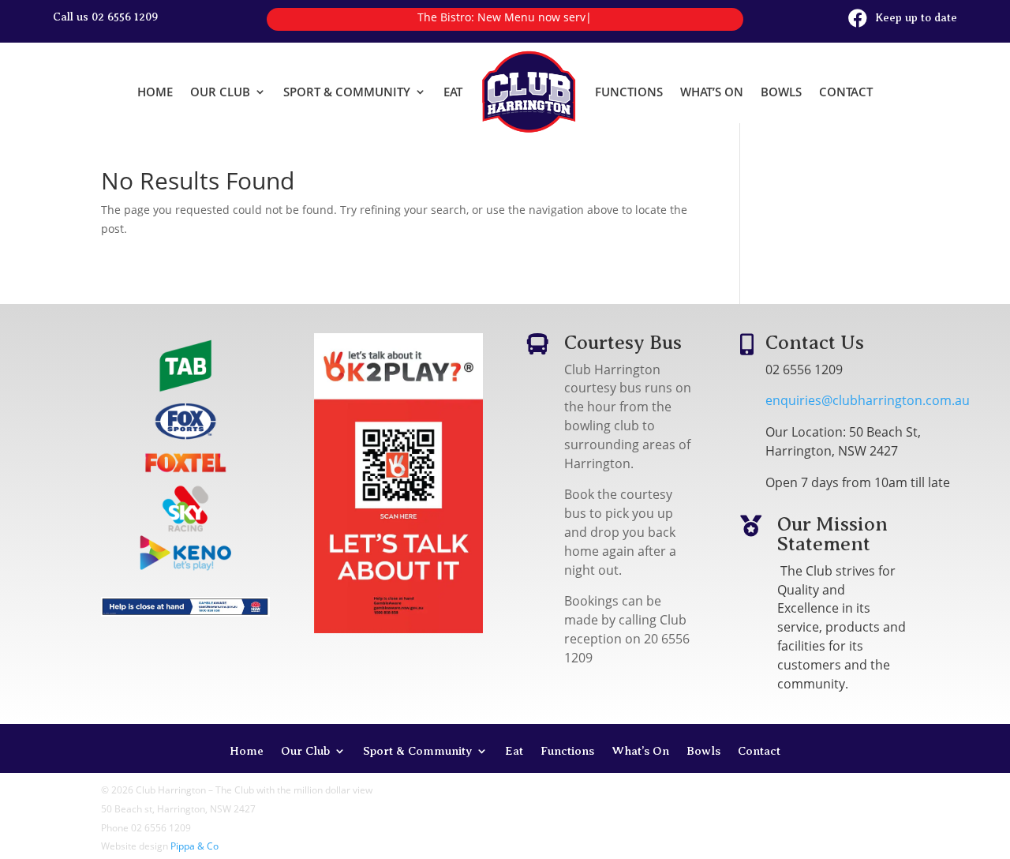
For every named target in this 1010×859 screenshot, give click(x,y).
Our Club (220, 91)
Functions (629, 91)
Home (155, 91)
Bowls (781, 91)
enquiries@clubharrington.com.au (867, 400)
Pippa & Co (194, 846)
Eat (452, 91)
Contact (846, 91)
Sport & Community (346, 91)
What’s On (711, 91)
